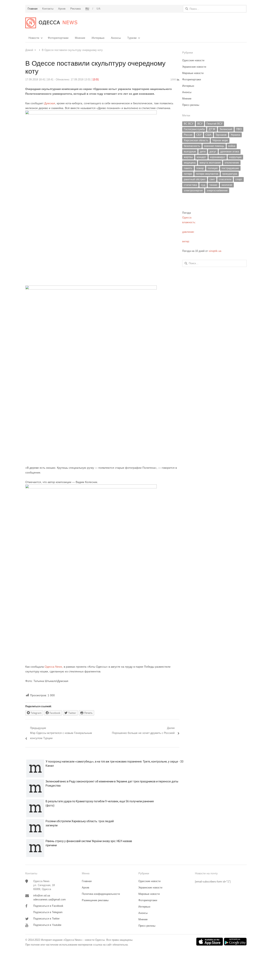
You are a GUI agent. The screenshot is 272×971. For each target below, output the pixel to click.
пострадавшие (230, 168)
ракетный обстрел (194, 179)
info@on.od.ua (41, 895)
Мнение (80, 37)
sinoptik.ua (215, 250)
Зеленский (225, 129)
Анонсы (116, 37)
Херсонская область (196, 140)
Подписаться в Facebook (48, 905)
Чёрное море (220, 140)
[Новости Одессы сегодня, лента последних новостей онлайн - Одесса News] (51, 23)
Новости (33, 37)
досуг (212, 151)
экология (226, 184)
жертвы (188, 157)
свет (212, 179)
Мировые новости (193, 73)
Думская (49, 103)
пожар (200, 168)
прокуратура (229, 173)
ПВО (239, 129)
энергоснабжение (217, 190)
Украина (235, 134)
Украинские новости (194, 66)
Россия (188, 134)
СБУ (199, 134)
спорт (238, 179)
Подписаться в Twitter (46, 918)
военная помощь (214, 145)
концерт (201, 157)
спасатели (225, 179)
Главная (87, 881)
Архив (85, 887)
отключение (232, 162)
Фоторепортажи (58, 37)
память (188, 168)
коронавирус (217, 157)
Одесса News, (54, 666)
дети (202, 151)
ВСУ (200, 123)
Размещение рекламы (95, 900)
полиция (213, 168)
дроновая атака (229, 151)
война (231, 145)
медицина (190, 162)
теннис (213, 184)
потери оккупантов (207, 173)
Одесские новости (193, 60)
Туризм (132, 37)
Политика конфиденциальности (101, 893)
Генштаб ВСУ (214, 123)
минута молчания (210, 162)
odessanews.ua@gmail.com (49, 899)
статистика (190, 184)
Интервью (98, 37)
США (208, 134)
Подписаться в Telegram (48, 912)
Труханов (221, 134)
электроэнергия (193, 190)
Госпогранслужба (194, 129)
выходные (190, 151)
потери (188, 173)
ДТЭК (212, 129)
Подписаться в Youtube (47, 924)
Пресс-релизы (190, 104)
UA (98, 8)
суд (203, 184)
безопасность (192, 145)
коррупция (235, 157)
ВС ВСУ (188, 123)
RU (87, 8)
